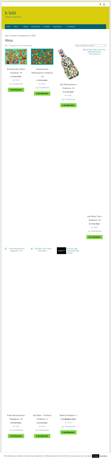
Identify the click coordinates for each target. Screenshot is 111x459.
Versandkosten (18, 84)
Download (71, 27)
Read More (103, 456)
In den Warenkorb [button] (16, 90)
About (25, 27)
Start (8, 27)
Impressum (57, 27)
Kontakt (47, 27)
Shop (16, 27)
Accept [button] (95, 456)
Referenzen (35, 27)
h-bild (10, 12)
